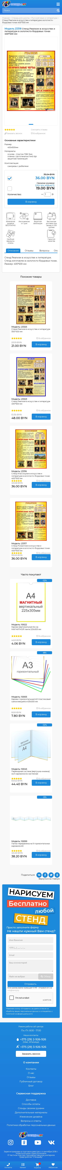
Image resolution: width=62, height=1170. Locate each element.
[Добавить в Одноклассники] (57, 875)
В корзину (41, 344)
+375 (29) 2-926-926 (32, 1039)
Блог (31, 1085)
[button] (31, 124)
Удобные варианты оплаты (10, 241)
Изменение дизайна (31, 1116)
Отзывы (29, 250)
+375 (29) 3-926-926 (33, 1047)
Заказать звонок (14, 133)
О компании (31, 1062)
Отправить (30, 984)
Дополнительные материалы (31, 1112)
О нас (31, 1073)
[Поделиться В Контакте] (39, 875)
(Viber (25, 1042)
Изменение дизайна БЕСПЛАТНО (11, 223)
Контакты (31, 1069)
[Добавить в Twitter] (51, 875)
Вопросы (44, 250)
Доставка (31, 1100)
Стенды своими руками (31, 1108)
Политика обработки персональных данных (31, 1125)
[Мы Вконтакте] (51, 1142)
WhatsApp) (34, 1042)
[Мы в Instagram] (10, 1142)
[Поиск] (58, 10)
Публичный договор (31, 1081)
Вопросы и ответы (31, 1121)
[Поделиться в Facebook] (45, 875)
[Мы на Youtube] (38, 1142)
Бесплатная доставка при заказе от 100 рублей (51, 224)
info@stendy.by (13, 990)
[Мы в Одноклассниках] (24, 1142)
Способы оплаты (31, 1104)
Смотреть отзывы (39, 129)
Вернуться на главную (49, 879)
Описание (13, 250)
